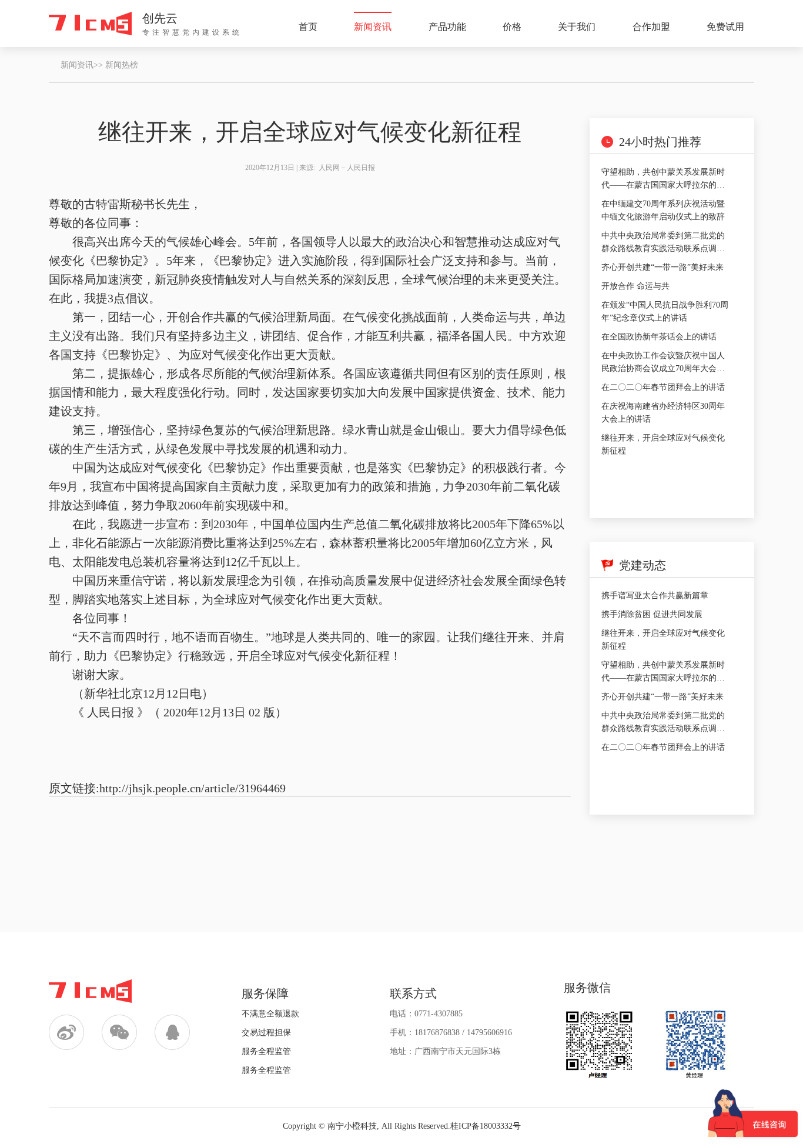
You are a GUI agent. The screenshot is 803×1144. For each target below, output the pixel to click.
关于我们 (576, 27)
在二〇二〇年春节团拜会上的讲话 (663, 387)
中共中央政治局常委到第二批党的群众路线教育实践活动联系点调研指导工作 (663, 248)
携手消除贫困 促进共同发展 (651, 614)
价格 (512, 27)
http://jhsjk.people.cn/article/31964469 (192, 788)
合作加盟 (651, 27)
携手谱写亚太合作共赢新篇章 (654, 595)
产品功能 (447, 27)
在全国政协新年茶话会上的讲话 (659, 336)
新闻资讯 (373, 27)
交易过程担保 (266, 1032)
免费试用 (725, 27)
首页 (308, 27)
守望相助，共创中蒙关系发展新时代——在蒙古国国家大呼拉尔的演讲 (663, 185)
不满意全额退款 (270, 1013)
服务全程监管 (266, 1051)
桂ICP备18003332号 (485, 1126)
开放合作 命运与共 (635, 286)
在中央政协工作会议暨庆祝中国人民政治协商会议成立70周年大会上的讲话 (663, 368)
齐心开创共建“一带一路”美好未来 (662, 267)
